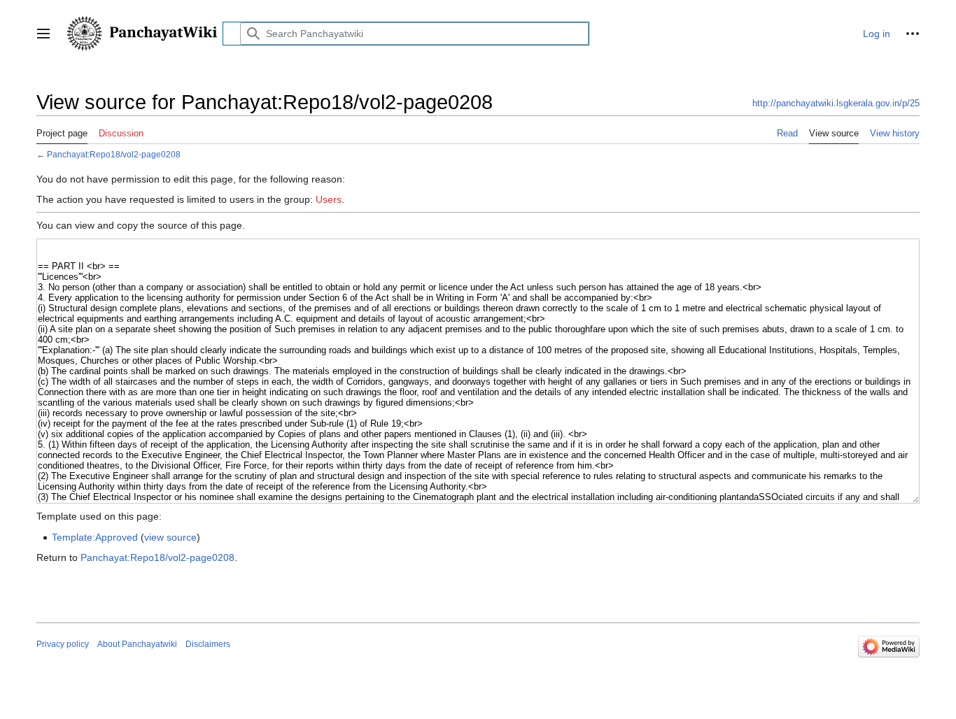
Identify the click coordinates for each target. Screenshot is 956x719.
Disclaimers (207, 644)
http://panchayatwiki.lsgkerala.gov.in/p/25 (836, 103)
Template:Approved (95, 537)
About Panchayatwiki (137, 644)
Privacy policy (62, 644)
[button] (43, 33)
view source (170, 537)
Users (329, 199)
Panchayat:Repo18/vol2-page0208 (114, 154)
